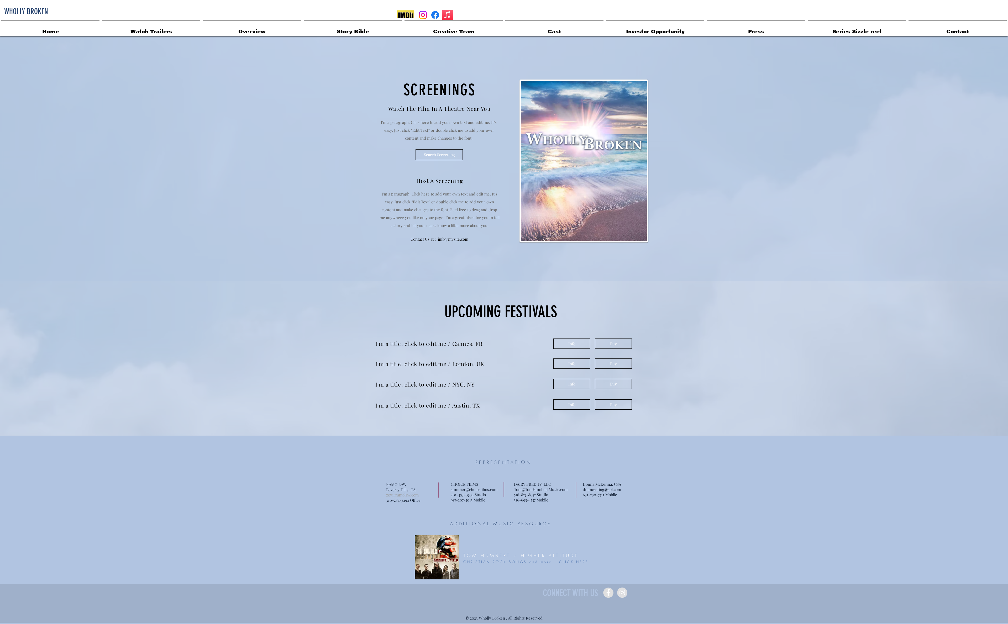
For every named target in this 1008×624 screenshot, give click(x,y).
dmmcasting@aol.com (602, 489)
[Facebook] (435, 15)
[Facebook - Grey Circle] (608, 593)
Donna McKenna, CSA (602, 484)
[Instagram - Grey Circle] (622, 593)
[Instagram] (423, 15)
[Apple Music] (447, 15)
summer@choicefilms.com (474, 489)
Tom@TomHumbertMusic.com (541, 489)
